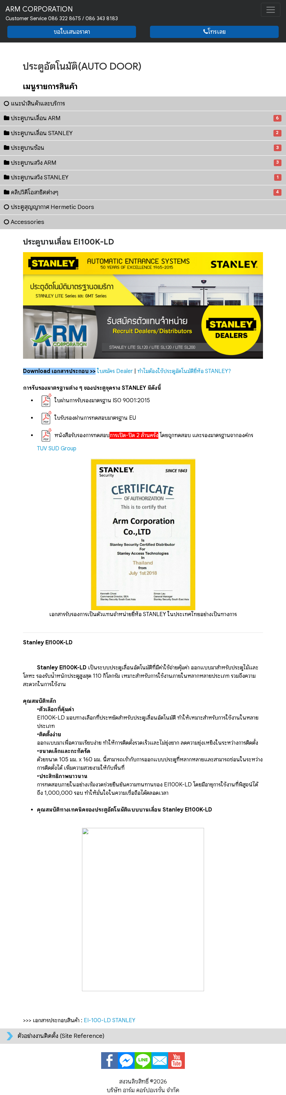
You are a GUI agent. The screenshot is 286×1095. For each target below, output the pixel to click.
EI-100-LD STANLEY (109, 1020)
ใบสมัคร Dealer (115, 371)
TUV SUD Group (56, 448)
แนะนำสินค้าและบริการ (38, 103)
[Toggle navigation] (270, 10)
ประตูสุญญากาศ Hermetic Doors (52, 207)
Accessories (27, 222)
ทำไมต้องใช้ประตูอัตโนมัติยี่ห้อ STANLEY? (184, 371)
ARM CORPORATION (62, 13)
